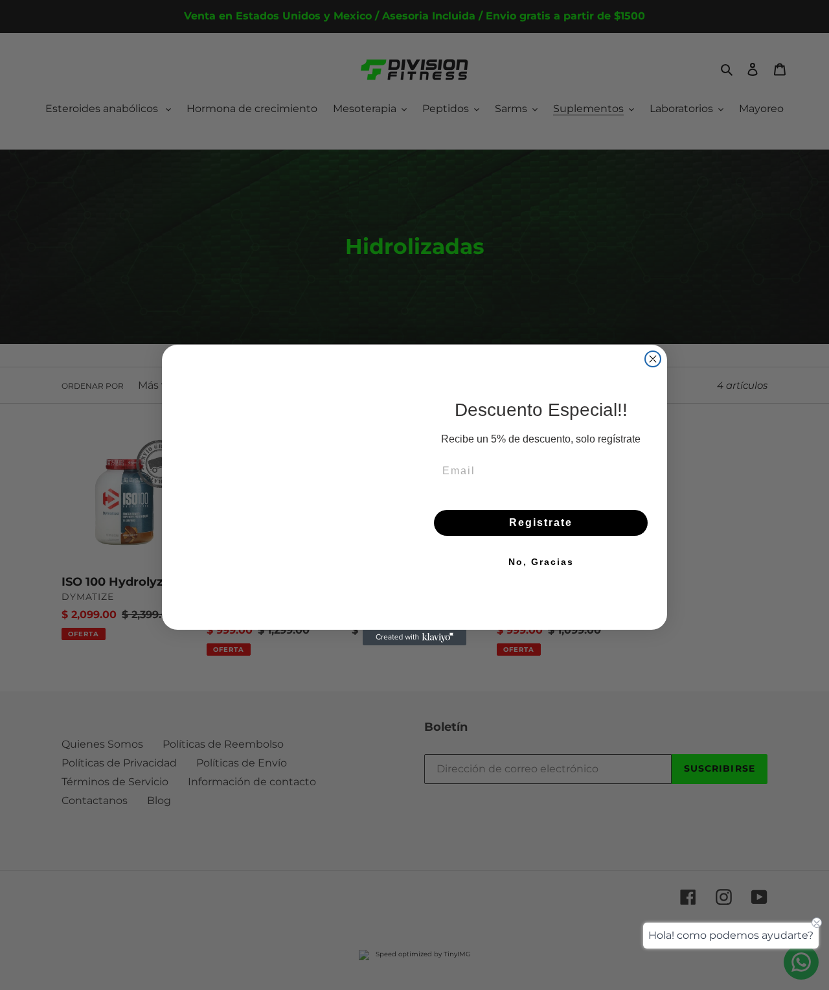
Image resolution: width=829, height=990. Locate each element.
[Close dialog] (653, 311)
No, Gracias (541, 562)
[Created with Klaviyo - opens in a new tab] (414, 685)
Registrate (541, 522)
